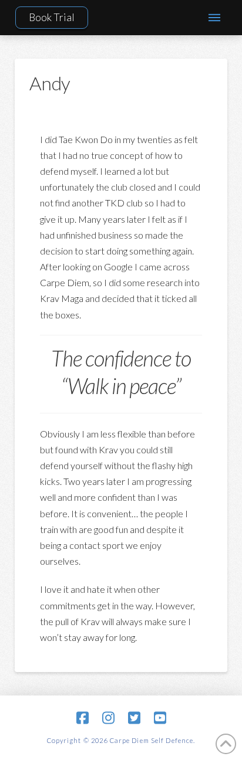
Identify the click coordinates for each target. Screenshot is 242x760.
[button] (213, 17)
